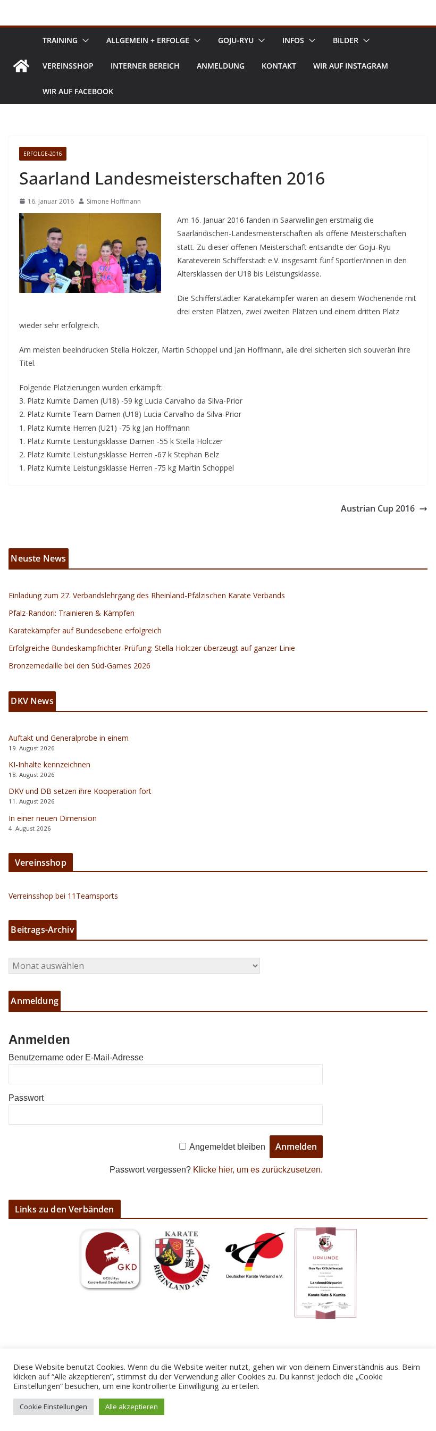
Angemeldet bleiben (227, 1146)
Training (60, 40)
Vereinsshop (68, 66)
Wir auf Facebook (78, 91)
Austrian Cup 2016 (378, 508)
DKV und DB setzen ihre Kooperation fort (80, 791)
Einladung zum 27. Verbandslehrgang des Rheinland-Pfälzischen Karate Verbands (147, 595)
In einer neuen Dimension (53, 818)
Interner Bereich (145, 66)
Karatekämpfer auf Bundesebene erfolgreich (85, 630)
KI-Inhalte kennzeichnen (49, 764)
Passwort (26, 1097)
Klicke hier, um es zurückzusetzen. (258, 1169)
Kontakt (279, 66)
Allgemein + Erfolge (147, 40)
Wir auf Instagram (350, 66)
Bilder (345, 40)
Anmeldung (221, 66)
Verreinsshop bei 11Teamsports (63, 896)
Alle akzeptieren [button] (131, 1406)
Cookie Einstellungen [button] (53, 1406)
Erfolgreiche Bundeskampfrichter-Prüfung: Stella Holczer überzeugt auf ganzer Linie (152, 648)
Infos (293, 40)
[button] (83, 40)
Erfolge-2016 (42, 153)
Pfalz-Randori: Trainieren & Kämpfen (72, 613)
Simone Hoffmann (114, 201)
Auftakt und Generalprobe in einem (69, 738)
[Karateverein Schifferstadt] (21, 66)
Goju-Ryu (236, 40)
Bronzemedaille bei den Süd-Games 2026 (79, 665)
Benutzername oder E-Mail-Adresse (76, 1057)
